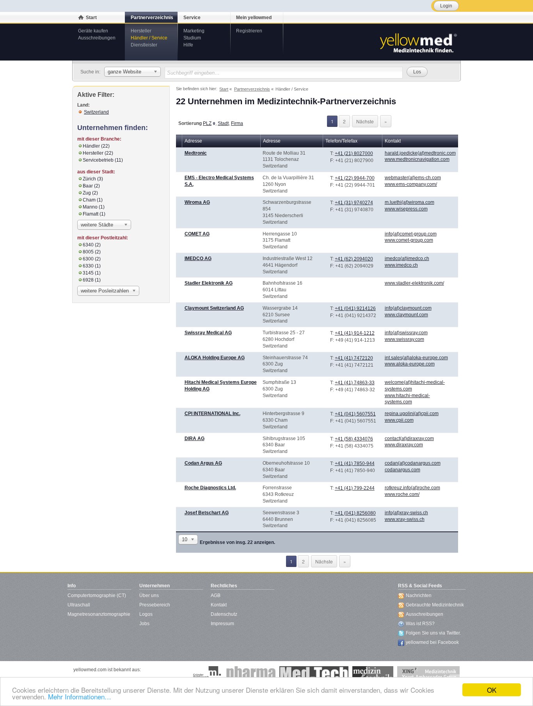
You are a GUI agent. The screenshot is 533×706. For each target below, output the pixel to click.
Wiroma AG (197, 202)
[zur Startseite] (418, 42)
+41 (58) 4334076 (354, 439)
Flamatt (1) (94, 214)
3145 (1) (92, 273)
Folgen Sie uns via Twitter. (433, 633)
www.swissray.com (404, 339)
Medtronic (196, 153)
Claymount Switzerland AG (214, 308)
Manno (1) (94, 207)
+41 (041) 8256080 (355, 513)
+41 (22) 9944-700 (355, 178)
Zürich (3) (93, 179)
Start (91, 17)
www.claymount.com (406, 314)
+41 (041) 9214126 (355, 308)
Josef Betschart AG (207, 512)
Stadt (223, 123)
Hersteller (141, 31)
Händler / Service (149, 38)
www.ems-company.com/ (411, 184)
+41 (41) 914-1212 (355, 333)
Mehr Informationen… (79, 696)
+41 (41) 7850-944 (355, 463)
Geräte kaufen (93, 31)
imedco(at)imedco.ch (407, 258)
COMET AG (197, 234)
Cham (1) (93, 200)
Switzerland (96, 112)
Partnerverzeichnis (152, 17)
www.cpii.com (399, 420)
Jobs (144, 623)
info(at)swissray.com (406, 332)
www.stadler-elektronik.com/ (414, 283)
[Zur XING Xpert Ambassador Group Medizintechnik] (428, 674)
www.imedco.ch (401, 265)
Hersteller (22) (98, 153)
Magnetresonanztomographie (99, 614)
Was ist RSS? (420, 623)
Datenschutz (224, 614)
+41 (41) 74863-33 (355, 382)
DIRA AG (194, 438)
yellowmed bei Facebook (432, 642)
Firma (237, 123)
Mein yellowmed (254, 17)
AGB (215, 595)
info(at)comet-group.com (411, 234)
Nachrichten (419, 595)
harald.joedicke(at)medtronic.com (420, 153)
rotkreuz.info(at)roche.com (412, 487)
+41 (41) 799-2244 (355, 488)
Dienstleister (144, 45)
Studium (192, 38)
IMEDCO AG (198, 258)
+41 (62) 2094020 (354, 259)
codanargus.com (402, 469)
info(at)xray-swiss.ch (406, 512)
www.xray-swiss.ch (405, 519)
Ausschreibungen (96, 38)
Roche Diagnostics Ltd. (210, 487)
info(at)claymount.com (408, 308)
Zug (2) (90, 193)
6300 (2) (92, 259)
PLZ (207, 123)
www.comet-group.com (409, 240)
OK (491, 690)
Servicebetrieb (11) (103, 160)
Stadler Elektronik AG (209, 283)
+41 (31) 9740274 (354, 202)
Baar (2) (91, 186)
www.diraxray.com (404, 444)
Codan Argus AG (203, 463)
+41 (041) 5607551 (355, 414)
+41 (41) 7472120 (354, 358)
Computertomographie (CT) (97, 595)
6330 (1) (92, 266)
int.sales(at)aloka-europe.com (416, 357)
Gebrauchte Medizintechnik (435, 605)
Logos (146, 614)
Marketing (193, 31)
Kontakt (219, 605)
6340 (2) (92, 245)
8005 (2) (92, 252)
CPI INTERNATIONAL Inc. (212, 413)
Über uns (149, 595)
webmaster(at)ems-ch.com (413, 177)
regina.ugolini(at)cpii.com (412, 413)
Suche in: (90, 72)
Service (192, 17)
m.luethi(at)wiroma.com (409, 202)
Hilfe (188, 45)
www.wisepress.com (406, 209)
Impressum (222, 623)
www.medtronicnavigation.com (417, 159)
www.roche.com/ (402, 494)
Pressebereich (154, 605)
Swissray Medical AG (208, 332)
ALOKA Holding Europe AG (215, 357)
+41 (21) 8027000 (354, 153)
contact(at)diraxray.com (409, 438)
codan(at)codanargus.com (413, 463)
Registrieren (249, 31)
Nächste (365, 121)
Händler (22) (96, 146)
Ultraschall (79, 605)
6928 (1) (92, 280)
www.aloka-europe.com (410, 364)
